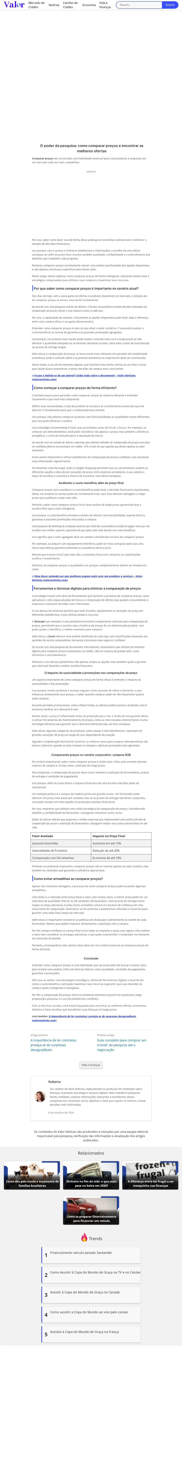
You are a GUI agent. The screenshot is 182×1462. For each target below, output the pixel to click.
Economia (89, 5)
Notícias (54, 5)
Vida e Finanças (91, 1065)
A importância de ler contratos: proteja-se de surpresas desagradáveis (54, 1045)
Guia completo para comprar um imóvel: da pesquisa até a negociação (121, 1045)
